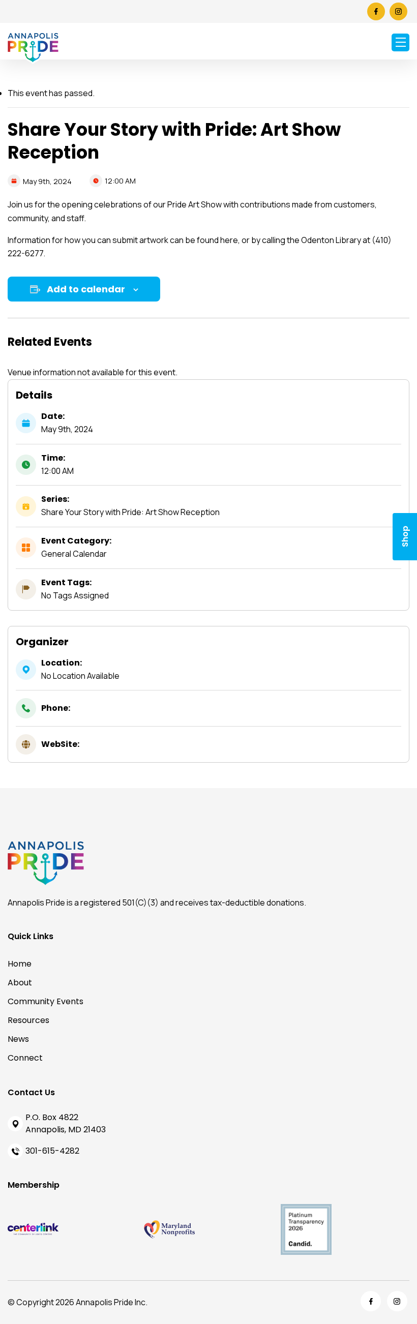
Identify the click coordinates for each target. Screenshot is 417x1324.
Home (20, 964)
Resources (28, 1020)
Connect (25, 1058)
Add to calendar (86, 289)
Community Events (45, 1001)
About (20, 982)
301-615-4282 (52, 1151)
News (18, 1039)
